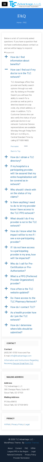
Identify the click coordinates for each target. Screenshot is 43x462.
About (10, 448)
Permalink (15, 146)
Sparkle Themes (32, 442)
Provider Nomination (21, 458)
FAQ (26, 448)
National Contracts (14, 455)
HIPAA (7, 424)
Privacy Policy (17, 424)
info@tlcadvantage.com (20, 356)
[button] (21, 61)
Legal (27, 424)
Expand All (9, 52)
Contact (18, 448)
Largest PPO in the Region (18, 451)
